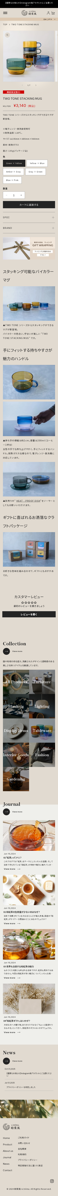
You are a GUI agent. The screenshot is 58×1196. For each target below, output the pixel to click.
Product (7, 1144)
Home (6, 1138)
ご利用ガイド (23, 1137)
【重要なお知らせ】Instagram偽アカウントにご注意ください (29, 1074)
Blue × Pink (12, 180)
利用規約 (22, 1154)
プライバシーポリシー (28, 1159)
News (6, 1163)
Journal (7, 1157)
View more (17, 651)
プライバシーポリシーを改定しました (20, 1087)
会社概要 (22, 1148)
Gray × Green (36, 171)
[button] (5, 13)
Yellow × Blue (37, 163)
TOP (5, 24)
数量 (5, 188)
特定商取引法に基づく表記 (30, 1165)
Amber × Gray (13, 171)
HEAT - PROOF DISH (28, 500)
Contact (7, 1170)
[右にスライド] (35, 85)
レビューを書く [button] (29, 614)
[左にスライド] (22, 85)
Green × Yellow (14, 163)
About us (8, 1150)
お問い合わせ (24, 1143)
